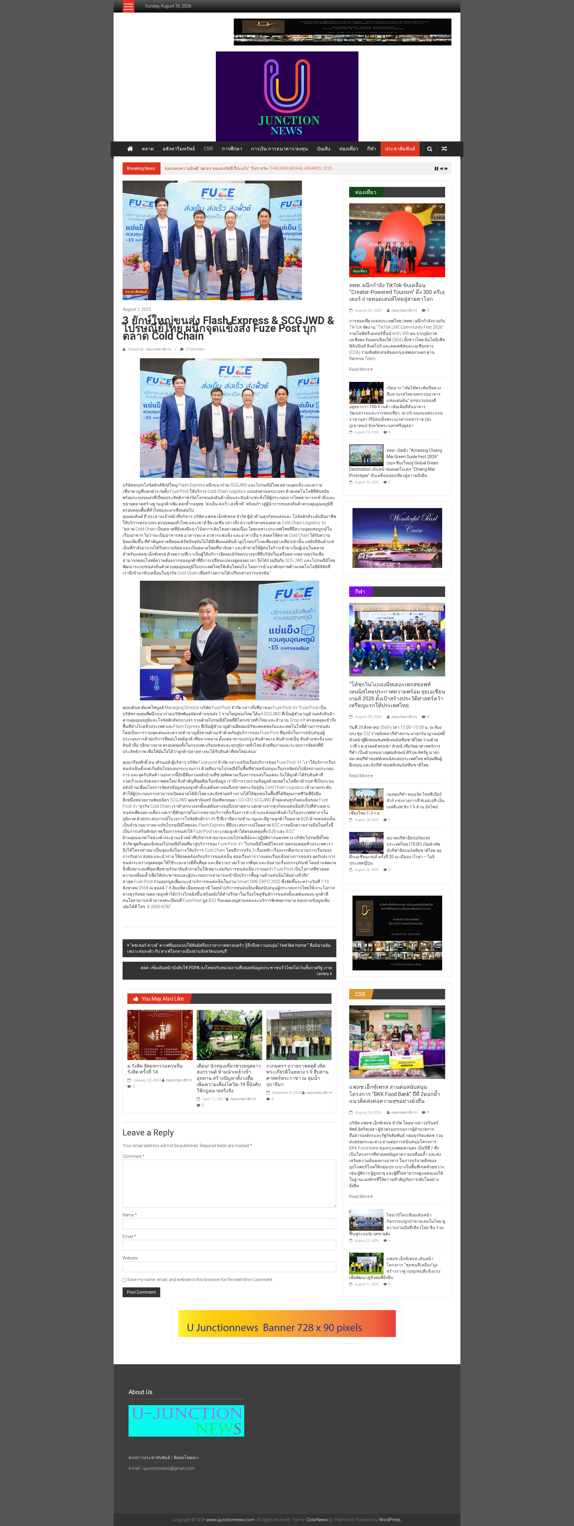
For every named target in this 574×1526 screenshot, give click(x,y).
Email (129, 1236)
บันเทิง (323, 149)
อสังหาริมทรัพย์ (179, 149)
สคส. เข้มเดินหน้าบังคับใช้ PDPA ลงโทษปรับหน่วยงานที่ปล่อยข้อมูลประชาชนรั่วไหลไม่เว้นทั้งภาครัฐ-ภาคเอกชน (236, 970)
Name (130, 1215)
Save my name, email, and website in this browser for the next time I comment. (200, 1279)
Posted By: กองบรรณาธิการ (149, 349)
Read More (359, 369)
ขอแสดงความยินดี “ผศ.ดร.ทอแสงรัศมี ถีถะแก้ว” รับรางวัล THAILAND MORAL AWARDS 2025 (248, 168)
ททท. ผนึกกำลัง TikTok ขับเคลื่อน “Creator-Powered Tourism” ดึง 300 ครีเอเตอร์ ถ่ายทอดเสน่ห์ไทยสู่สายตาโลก (397, 292)
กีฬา (371, 149)
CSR (208, 149)
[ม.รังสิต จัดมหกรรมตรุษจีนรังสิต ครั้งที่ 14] (160, 1034)
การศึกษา (232, 149)
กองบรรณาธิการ (178, 1080)
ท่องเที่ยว (348, 149)
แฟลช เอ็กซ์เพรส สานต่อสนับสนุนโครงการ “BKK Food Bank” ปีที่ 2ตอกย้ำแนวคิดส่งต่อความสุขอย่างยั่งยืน (394, 1094)
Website (130, 1258)
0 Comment (194, 349)
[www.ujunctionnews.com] (287, 96)
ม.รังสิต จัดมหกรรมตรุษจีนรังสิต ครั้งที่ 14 (155, 1069)
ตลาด (148, 149)
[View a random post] (444, 149)
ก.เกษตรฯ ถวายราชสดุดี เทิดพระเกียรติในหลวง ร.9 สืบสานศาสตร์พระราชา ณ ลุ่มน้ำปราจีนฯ (297, 1075)
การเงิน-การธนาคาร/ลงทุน (279, 149)
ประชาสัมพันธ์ (400, 149)
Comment (133, 1156)
